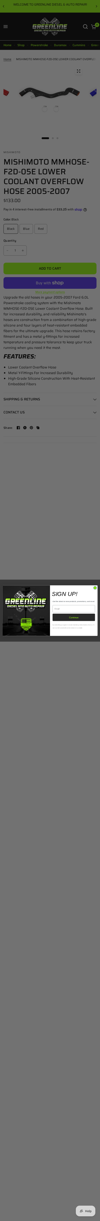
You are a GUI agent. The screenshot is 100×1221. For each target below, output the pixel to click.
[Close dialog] (95, 587)
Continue (74, 617)
